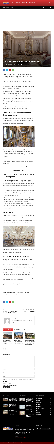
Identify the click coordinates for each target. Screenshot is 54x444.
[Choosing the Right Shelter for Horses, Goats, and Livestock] (7, 335)
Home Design (8, 29)
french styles (27, 292)
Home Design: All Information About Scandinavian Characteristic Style (30, 400)
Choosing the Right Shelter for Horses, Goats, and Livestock (7, 342)
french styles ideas (6, 293)
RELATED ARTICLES (8, 329)
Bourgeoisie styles (20, 292)
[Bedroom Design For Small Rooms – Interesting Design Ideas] (22, 413)
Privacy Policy (25, 2)
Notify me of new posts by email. (11, 385)
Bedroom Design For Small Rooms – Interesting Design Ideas (30, 413)
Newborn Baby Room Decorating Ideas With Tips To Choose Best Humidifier (10, 311)
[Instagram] (44, 7)
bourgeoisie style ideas (11, 292)
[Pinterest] (10, 70)
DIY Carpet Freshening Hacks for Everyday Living (13, 411)
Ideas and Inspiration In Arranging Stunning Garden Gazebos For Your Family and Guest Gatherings (30, 343)
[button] (49, 2)
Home (12, 2)
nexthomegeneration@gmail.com (22, 437)
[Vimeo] (48, 7)
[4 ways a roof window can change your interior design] (22, 407)
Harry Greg (8, 64)
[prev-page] (3, 348)
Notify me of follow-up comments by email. (13, 383)
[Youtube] (50, 7)
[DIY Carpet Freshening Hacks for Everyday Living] (5, 412)
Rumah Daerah (24, 442)
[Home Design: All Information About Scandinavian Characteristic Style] (22, 399)
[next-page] (5, 348)
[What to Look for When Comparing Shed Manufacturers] (18, 335)
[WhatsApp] (13, 70)
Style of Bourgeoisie (15, 293)
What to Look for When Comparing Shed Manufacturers (18, 342)
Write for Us (32, 2)
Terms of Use (17, 2)
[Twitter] (46, 7)
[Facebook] (42, 7)
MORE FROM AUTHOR (19, 329)
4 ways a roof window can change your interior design (30, 406)
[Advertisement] (27, 19)
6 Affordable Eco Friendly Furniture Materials (28, 310)
